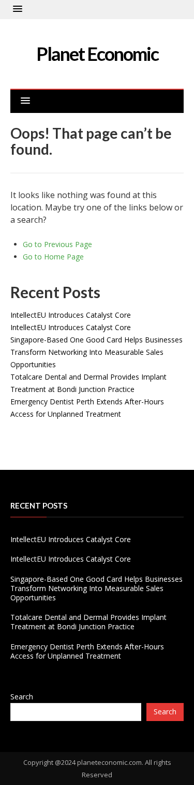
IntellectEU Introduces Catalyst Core (70, 315)
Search (21, 696)
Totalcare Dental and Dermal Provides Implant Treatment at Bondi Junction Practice (88, 621)
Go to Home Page (53, 256)
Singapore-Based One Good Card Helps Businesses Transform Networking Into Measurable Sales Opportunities (96, 352)
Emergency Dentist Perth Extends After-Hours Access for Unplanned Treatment (87, 651)
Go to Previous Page (57, 244)
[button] (17, 9)
